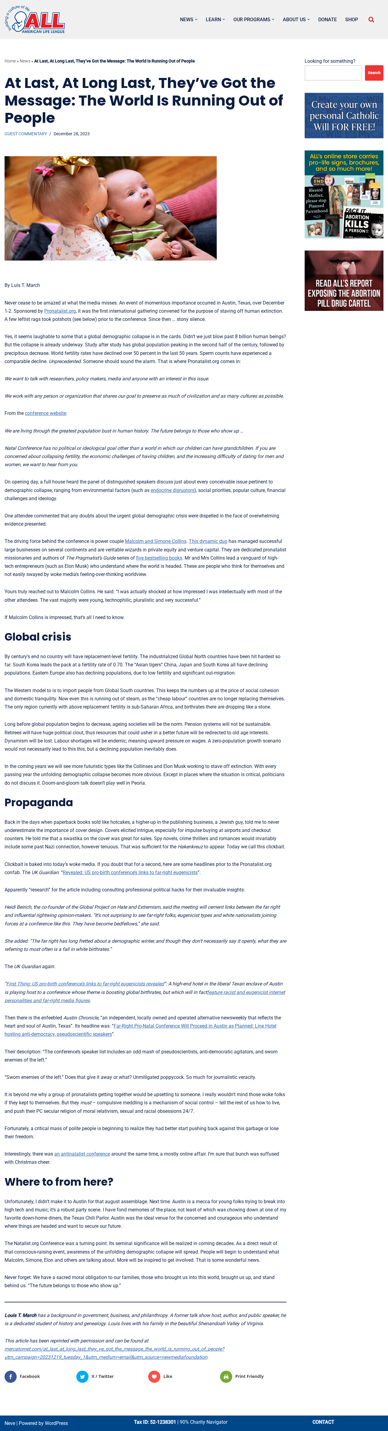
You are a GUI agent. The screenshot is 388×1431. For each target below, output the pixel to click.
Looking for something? (330, 61)
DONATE (327, 19)
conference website (45, 413)
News (25, 61)
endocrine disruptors (172, 490)
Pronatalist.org (60, 311)
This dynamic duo (208, 541)
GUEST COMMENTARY (26, 133)
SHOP (351, 19)
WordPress (56, 1423)
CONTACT (323, 1422)
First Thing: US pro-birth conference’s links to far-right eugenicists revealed (85, 984)
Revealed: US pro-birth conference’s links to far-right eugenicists (130, 872)
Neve (10, 1423)
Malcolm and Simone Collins (155, 541)
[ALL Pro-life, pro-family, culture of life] (35, 19)
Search (374, 72)
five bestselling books (159, 558)
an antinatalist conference (82, 1154)
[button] (196, 19)
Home (10, 61)
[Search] (371, 19)
